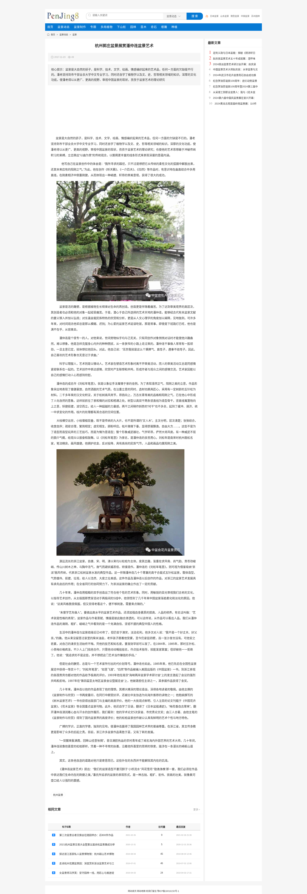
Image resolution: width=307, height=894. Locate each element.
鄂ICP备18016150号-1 (168, 891)
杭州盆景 (58, 794)
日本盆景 (214, 16)
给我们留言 (151, 891)
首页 (53, 34)
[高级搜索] (205, 16)
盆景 (74, 34)
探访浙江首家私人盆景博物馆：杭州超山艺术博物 (86, 854)
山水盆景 (224, 16)
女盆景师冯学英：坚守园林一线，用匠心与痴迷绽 (86, 872)
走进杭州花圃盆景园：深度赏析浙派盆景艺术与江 (86, 863)
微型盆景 (235, 16)
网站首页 (132, 891)
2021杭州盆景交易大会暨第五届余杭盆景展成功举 (87, 844)
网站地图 (141, 891)
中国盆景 (245, 16)
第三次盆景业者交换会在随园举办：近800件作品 (86, 835)
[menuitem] (50, 27)
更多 (196, 809)
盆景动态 (64, 34)
